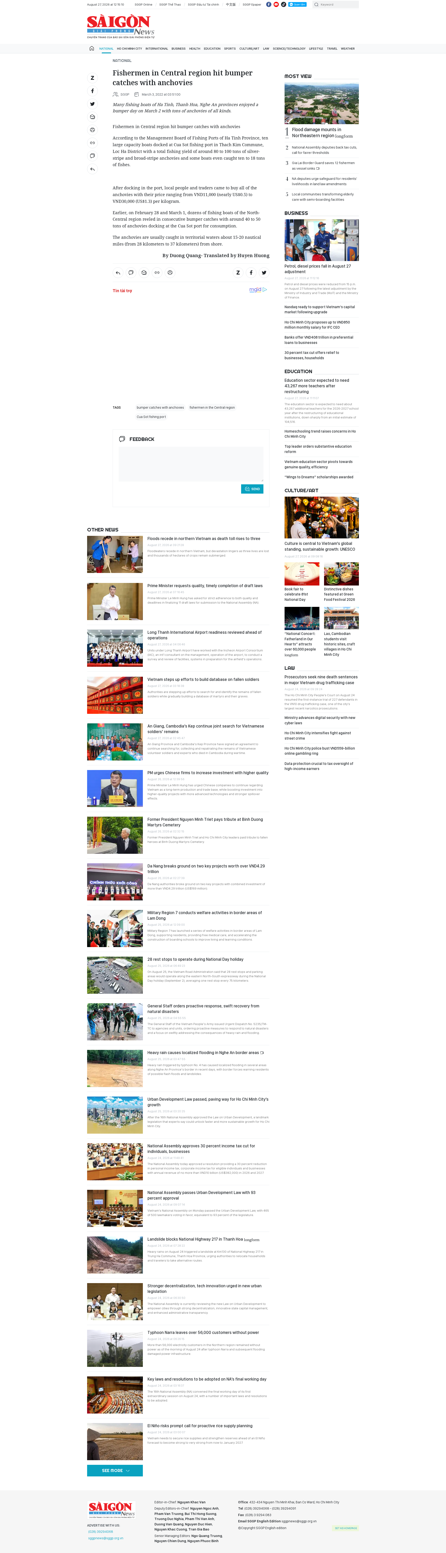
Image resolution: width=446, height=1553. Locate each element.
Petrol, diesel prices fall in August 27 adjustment (318, 269)
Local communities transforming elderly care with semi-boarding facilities (323, 197)
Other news (102, 529)
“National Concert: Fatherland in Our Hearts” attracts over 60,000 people (300, 644)
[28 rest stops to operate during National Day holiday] (115, 975)
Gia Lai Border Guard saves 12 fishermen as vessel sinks (323, 165)
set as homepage (346, 1528)
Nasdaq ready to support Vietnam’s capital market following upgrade (320, 309)
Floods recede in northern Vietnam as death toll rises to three (204, 538)
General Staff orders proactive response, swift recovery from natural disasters (203, 1008)
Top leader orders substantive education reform (318, 449)
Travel (332, 48)
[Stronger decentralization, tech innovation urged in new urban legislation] (115, 1301)
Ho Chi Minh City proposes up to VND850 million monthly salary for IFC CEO (317, 325)
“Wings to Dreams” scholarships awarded (319, 477)
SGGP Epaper (252, 4)
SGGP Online (143, 4)
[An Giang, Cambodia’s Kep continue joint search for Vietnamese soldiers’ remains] (115, 741)
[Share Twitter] (92, 104)
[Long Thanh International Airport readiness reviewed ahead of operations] (115, 648)
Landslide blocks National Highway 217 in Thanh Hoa (203, 1239)
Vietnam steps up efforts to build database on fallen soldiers (203, 679)
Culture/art (249, 48)
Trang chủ (91, 48)
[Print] (92, 130)
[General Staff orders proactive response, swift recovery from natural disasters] (115, 1021)
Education (212, 48)
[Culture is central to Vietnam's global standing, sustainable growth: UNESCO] (322, 517)
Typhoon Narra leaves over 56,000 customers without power (203, 1332)
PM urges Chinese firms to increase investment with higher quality (208, 772)
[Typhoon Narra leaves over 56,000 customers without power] (115, 1348)
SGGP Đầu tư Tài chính (203, 4)
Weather (348, 48)
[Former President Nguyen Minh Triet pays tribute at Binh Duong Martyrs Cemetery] (115, 835)
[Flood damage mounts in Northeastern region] (322, 103)
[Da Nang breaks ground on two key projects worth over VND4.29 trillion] (115, 881)
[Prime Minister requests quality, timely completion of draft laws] (115, 601)
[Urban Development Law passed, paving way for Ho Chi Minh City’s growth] (115, 1115)
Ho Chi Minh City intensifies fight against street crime (318, 735)
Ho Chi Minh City (129, 48)
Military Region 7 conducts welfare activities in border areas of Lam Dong (205, 915)
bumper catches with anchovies (160, 407)
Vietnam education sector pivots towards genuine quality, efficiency (319, 464)
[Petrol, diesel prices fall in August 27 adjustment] (322, 240)
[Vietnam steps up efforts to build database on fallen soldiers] (115, 695)
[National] (92, 169)
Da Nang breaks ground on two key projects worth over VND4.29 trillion (206, 869)
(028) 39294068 (100, 1532)
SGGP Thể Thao (170, 4)
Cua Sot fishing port (151, 417)
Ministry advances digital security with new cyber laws (320, 720)
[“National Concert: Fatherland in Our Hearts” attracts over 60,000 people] (302, 618)
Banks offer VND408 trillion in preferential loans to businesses (319, 340)
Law (266, 48)
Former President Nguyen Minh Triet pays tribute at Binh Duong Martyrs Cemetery (205, 822)
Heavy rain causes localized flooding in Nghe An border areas (204, 1052)
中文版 (231, 4)
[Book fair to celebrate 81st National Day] (302, 574)
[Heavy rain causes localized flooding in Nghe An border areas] (115, 1068)
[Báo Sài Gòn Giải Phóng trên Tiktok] (283, 4)
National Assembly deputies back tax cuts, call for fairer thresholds (324, 150)
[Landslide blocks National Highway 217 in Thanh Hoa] (115, 1255)
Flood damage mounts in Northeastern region (322, 132)
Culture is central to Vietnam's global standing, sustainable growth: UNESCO (320, 546)
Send (255, 489)
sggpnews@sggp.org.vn (105, 1538)
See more (112, 1470)
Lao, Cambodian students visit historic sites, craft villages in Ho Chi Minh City (339, 644)
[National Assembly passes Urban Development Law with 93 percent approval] (115, 1208)
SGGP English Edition (120, 26)
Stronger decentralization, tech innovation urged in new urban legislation (205, 1288)
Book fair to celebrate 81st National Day (296, 594)
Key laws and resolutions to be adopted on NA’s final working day (207, 1379)
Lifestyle (316, 48)
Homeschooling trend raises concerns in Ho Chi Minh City (320, 434)
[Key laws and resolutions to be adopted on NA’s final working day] (115, 1395)
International (157, 48)
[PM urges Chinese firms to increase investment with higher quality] (115, 788)
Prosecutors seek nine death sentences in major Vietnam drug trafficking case (321, 679)
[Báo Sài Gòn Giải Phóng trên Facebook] (269, 4)
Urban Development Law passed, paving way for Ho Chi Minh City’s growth (208, 1102)
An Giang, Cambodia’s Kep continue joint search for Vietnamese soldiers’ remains (206, 729)
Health (194, 48)
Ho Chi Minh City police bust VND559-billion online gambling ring (320, 751)
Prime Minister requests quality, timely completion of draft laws (205, 585)
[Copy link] (92, 143)
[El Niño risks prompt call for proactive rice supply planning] (115, 1441)
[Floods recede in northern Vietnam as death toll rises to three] (115, 554)
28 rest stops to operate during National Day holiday (195, 959)
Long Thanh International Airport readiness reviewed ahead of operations (205, 635)
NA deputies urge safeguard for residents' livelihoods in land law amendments (324, 181)
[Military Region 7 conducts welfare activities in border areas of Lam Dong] (115, 928)
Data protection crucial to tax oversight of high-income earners (319, 766)
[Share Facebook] (92, 91)
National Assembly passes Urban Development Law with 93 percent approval (202, 1195)
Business (179, 48)
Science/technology (289, 48)
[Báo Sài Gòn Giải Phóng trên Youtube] (276, 4)
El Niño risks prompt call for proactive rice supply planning (200, 1425)
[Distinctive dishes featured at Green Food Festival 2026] (341, 574)
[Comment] (92, 156)
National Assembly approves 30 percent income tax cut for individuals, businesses (201, 1148)
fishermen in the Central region (212, 407)
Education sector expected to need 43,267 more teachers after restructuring (317, 386)
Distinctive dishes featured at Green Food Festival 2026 (339, 594)
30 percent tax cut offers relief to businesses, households (312, 355)
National (106, 48)
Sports (230, 48)
